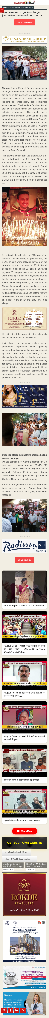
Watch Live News (24, 22)
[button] (24, 590)
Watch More (26, 831)
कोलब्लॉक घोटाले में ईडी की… (16, 852)
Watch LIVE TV (24, 560)
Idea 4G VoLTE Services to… (20, 859)
